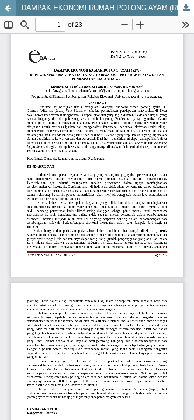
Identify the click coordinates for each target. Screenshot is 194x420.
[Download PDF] (186, 8)
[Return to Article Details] (8, 8)
